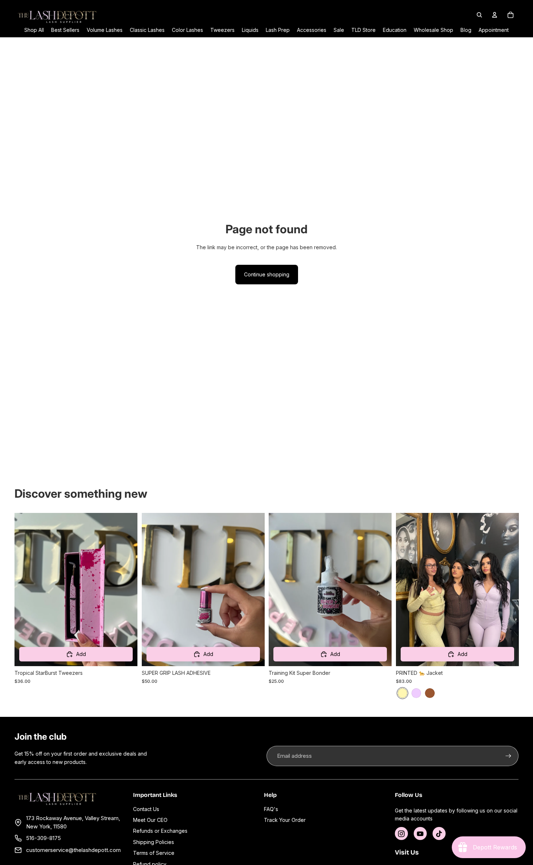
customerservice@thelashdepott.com (73, 850)
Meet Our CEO (150, 820)
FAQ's (271, 809)
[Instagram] (401, 833)
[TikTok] (439, 833)
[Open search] (479, 15)
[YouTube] (420, 833)
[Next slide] (253, 589)
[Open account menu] (495, 15)
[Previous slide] (153, 589)
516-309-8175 (43, 838)
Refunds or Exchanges (160, 831)
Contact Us (146, 809)
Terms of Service (153, 853)
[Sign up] (508, 756)
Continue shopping (266, 274)
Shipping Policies (153, 842)
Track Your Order (285, 820)
